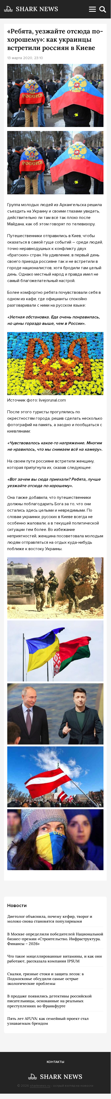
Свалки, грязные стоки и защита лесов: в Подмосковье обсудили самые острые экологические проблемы (45, 978)
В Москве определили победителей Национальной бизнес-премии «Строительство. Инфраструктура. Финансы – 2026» (55, 939)
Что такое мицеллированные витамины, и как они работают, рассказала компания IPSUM (54, 958)
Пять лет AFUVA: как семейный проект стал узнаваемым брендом (48, 1021)
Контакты (55, 1062)
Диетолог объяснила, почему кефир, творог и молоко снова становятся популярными (49, 919)
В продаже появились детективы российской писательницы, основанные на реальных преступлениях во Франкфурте (49, 1001)
